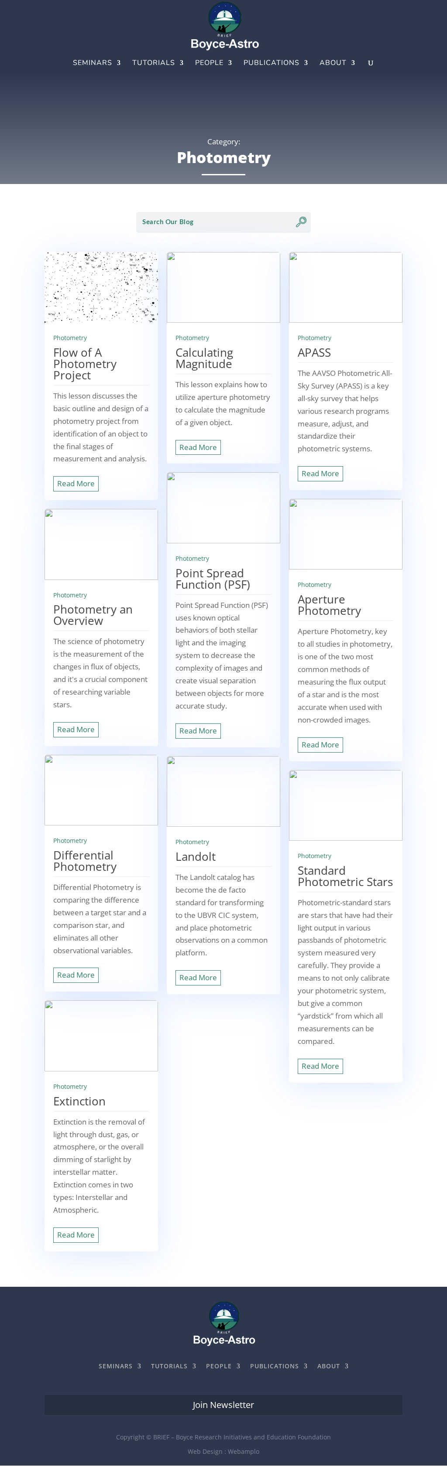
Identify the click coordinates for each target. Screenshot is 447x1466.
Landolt (195, 856)
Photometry (70, 338)
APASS (314, 352)
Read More (76, 483)
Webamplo (243, 1451)
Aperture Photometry (329, 604)
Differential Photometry (85, 860)
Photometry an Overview (93, 614)
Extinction (79, 1101)
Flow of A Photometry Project (85, 363)
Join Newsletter (223, 1405)
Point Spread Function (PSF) (212, 578)
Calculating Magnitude (204, 358)
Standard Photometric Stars (345, 876)
